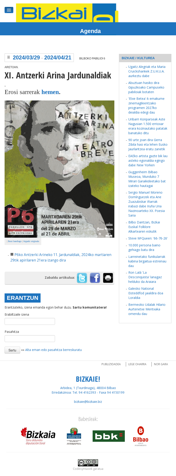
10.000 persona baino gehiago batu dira (144, 247)
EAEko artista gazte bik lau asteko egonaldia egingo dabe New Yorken (148, 160)
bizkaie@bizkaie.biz (88, 401)
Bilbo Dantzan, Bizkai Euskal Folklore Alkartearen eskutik (144, 227)
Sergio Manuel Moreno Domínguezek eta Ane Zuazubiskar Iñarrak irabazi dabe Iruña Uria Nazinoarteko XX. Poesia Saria (146, 203)
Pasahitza (12, 331)
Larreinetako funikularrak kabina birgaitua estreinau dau (147, 261)
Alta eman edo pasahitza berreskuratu (53, 349)
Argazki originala (31, 241)
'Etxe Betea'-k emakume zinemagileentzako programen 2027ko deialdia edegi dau (146, 105)
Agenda (90, 31)
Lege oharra (137, 364)
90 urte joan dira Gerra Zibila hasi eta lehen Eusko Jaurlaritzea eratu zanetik (148, 144)
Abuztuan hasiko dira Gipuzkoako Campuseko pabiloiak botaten (146, 87)
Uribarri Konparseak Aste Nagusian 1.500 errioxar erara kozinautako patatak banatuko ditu (147, 126)
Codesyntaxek (82, 469)
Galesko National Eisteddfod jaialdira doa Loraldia (145, 293)
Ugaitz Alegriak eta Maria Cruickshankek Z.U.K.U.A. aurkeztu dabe (146, 71)
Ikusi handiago (15, 241)
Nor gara (161, 364)
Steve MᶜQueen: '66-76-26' (148, 238)
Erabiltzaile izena (17, 314)
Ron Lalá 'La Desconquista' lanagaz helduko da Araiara (145, 277)
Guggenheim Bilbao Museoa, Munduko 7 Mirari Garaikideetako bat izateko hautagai (147, 179)
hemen (50, 92)
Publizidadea (111, 364)
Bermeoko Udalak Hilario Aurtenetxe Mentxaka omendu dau (146, 309)
